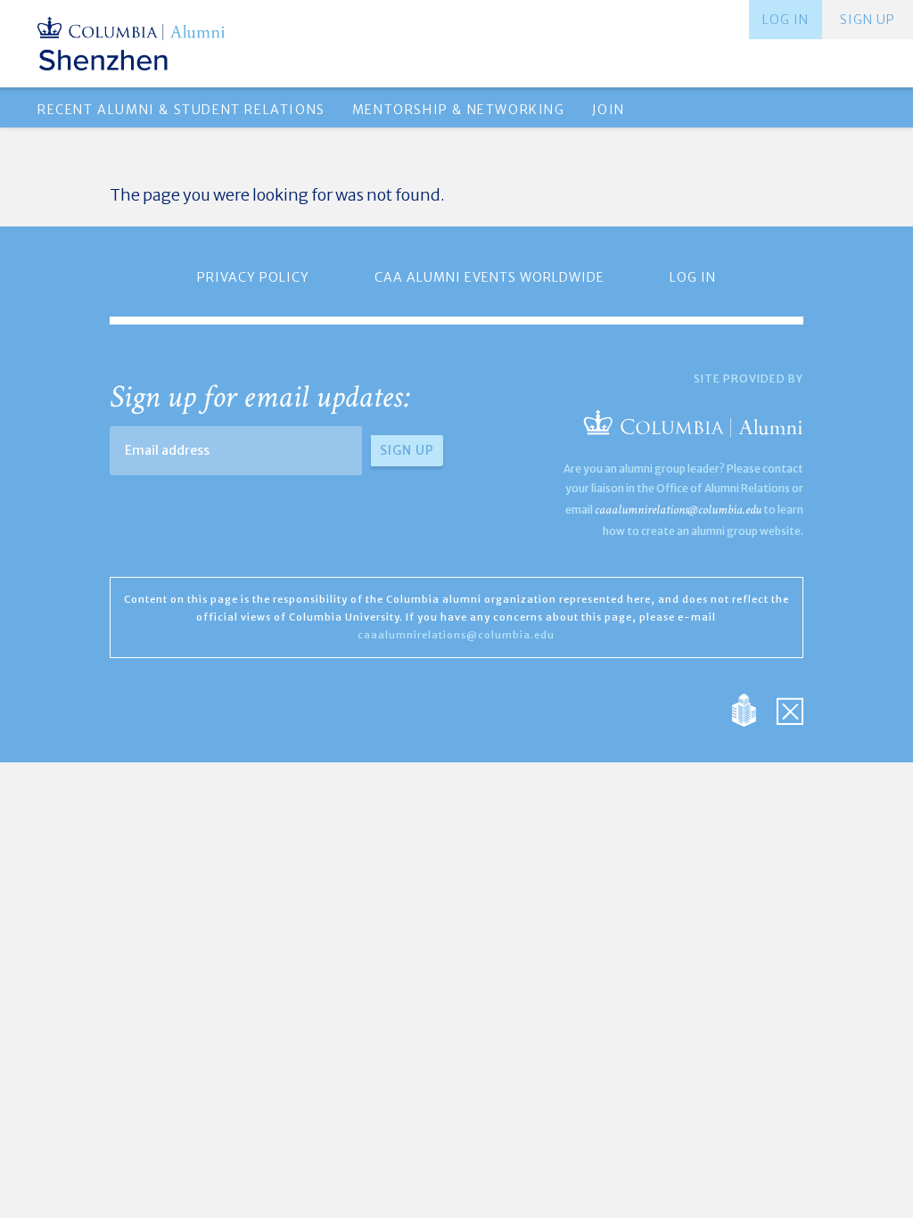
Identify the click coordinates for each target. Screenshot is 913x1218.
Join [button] (608, 110)
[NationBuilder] (753, 709)
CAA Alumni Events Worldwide (489, 277)
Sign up (867, 20)
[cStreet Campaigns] (790, 709)
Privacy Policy (253, 277)
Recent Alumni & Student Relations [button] (181, 110)
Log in (785, 20)
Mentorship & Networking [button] (458, 110)
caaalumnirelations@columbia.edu (678, 509)
